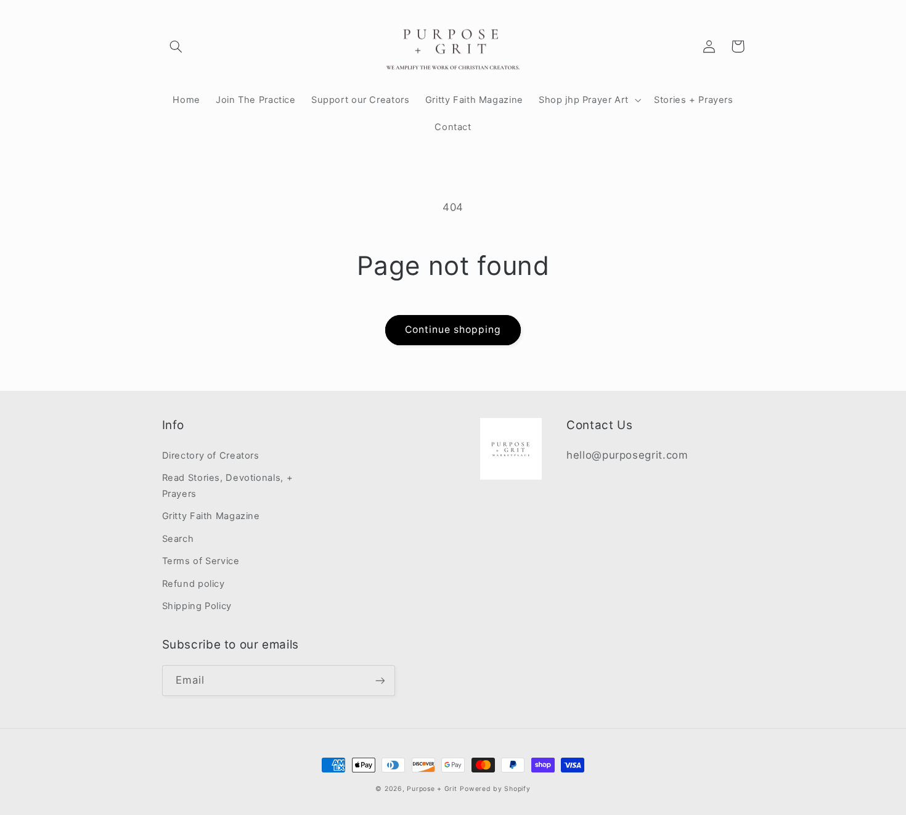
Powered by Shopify (495, 789)
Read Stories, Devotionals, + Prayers (227, 485)
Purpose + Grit (432, 789)
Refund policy (193, 583)
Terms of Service (201, 561)
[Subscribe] (379, 680)
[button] (176, 46)
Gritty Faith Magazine (211, 516)
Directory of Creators (210, 455)
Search (178, 538)
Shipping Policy (197, 606)
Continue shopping (453, 329)
